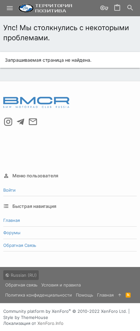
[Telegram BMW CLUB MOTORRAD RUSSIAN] (20, 122)
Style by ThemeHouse (25, 317)
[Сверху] (120, 295)
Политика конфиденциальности (38, 295)
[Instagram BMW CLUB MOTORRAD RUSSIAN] (8, 122)
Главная (11, 220)
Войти (9, 190)
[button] (10, 8)
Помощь (84, 295)
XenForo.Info (50, 323)
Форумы (12, 232)
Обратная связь (19, 245)
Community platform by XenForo (65, 311)
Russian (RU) (23, 275)
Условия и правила (61, 284)
